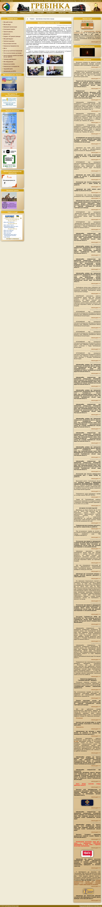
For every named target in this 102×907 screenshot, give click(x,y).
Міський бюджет (8, 39)
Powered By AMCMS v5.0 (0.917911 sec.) (90, 906)
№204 (76, 741)
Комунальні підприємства (11, 46)
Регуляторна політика (9, 43)
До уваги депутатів (87, 21)
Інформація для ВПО (9, 71)
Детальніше (79, 718)
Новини (32, 19)
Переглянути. (80, 727)
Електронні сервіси (9, 29)
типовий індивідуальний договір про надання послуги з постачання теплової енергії (87, 882)
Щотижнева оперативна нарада (45, 19)
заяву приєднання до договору (89, 884)
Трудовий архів (8, 69)
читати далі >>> (96, 42)
